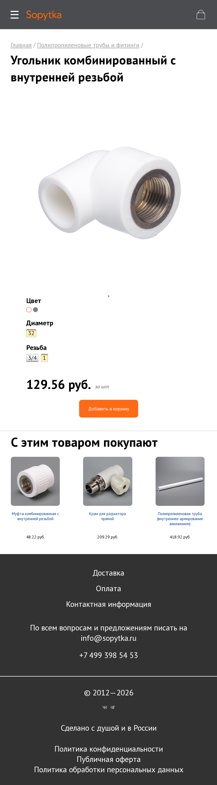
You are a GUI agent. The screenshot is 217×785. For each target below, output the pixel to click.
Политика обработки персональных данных (108, 769)
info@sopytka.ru (109, 638)
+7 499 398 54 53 (108, 655)
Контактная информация (108, 604)
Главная (21, 45)
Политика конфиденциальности (108, 748)
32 (31, 333)
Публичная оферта (108, 759)
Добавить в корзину (108, 409)
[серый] (35, 309)
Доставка (108, 572)
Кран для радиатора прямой (107, 516)
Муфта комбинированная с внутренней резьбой (35, 516)
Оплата (108, 588)
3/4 (32, 357)
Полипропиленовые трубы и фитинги (88, 45)
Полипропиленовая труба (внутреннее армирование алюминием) (180, 518)
